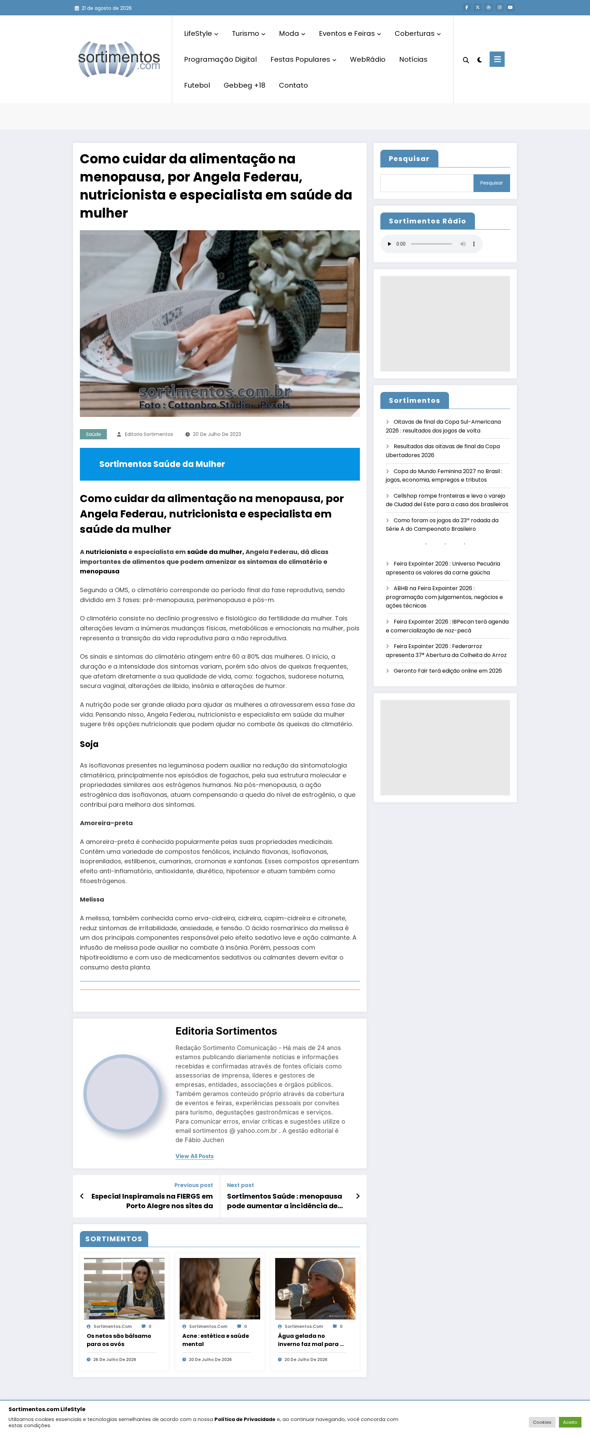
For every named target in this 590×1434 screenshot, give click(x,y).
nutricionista (106, 551)
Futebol (197, 85)
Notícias (413, 59)
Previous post (193, 1185)
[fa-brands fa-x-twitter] (478, 7)
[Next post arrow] (358, 1196)
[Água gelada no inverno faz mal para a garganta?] (315, 1288)
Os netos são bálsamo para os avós (119, 1340)
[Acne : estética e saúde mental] (220, 1288)
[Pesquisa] (466, 59)
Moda (289, 33)
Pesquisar (409, 158)
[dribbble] (488, 7)
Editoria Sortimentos (149, 434)
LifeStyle (198, 33)
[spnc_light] (479, 59)
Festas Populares (300, 59)
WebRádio (367, 59)
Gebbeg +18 (244, 85)
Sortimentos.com (113, 1326)
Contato (293, 85)
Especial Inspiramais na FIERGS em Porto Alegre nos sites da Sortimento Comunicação (152, 1201)
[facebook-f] (467, 7)
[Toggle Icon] (497, 59)
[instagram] (499, 7)
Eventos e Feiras (347, 33)
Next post (240, 1185)
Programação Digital (220, 59)
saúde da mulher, (215, 551)
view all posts (194, 1156)
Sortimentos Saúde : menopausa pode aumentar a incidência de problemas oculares (284, 1201)
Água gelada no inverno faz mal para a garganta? (311, 1340)
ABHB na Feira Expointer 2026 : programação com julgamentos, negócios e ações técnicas (444, 597)
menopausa (100, 571)
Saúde (93, 434)
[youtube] (510, 7)
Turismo (245, 33)
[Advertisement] (445, 323)
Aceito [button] (570, 1422)
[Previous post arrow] (82, 1196)
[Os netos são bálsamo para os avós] (124, 1288)
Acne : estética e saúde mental (215, 1340)
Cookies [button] (542, 1422)
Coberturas (415, 33)
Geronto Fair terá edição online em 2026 (448, 671)
